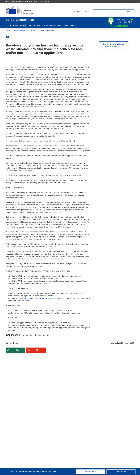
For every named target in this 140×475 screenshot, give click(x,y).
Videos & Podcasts (48, 25)
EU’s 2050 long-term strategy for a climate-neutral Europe (41, 298)
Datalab (66, 25)
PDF (38, 350)
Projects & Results (33, 25)
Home (9, 25)
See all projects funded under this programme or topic (113, 45)
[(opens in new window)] (22, 10)
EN (7, 36)
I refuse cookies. (121, 472)
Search (73, 25)
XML (17, 350)
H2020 (33, 30)
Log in (78, 11)
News (59, 25)
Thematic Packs (19, 25)
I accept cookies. (91, 472)
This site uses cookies (19, 472)
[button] (86, 11)
